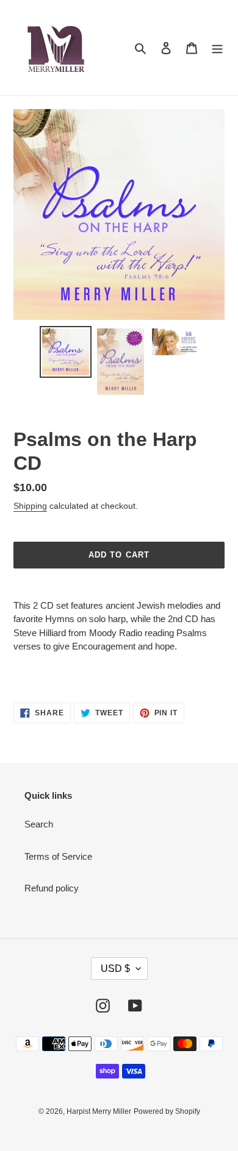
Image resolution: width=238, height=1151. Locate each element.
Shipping (30, 506)
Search (38, 824)
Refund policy (51, 888)
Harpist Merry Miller (99, 1111)
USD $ (115, 968)
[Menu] (217, 48)
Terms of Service (58, 856)
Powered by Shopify (167, 1111)
